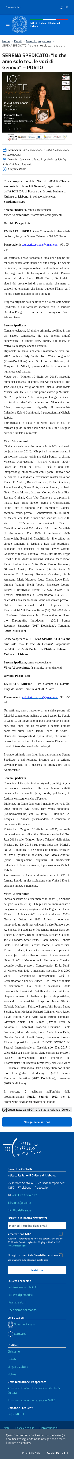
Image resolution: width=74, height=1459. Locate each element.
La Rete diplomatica (20, 1294)
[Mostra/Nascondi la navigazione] (7, 24)
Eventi (18, 41)
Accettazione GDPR (20, 1234)
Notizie (12, 1374)
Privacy (11, 1245)
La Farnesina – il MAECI (23, 1287)
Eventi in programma (38, 41)
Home (6, 41)
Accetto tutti (57, 1452)
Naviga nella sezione (37, 1122)
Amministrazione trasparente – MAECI (32, 1400)
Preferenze (31, 1452)
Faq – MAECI (16, 1414)
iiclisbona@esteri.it (19, 1202)
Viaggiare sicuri (17, 1302)
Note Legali (20, 1245)
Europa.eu (19, 1333)
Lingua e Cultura (18, 1366)
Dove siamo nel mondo (22, 1310)
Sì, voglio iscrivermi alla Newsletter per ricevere (34, 1255)
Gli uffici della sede (19, 1210)
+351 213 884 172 (24, 1195)
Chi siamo (14, 1351)
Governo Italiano (13, 7)
